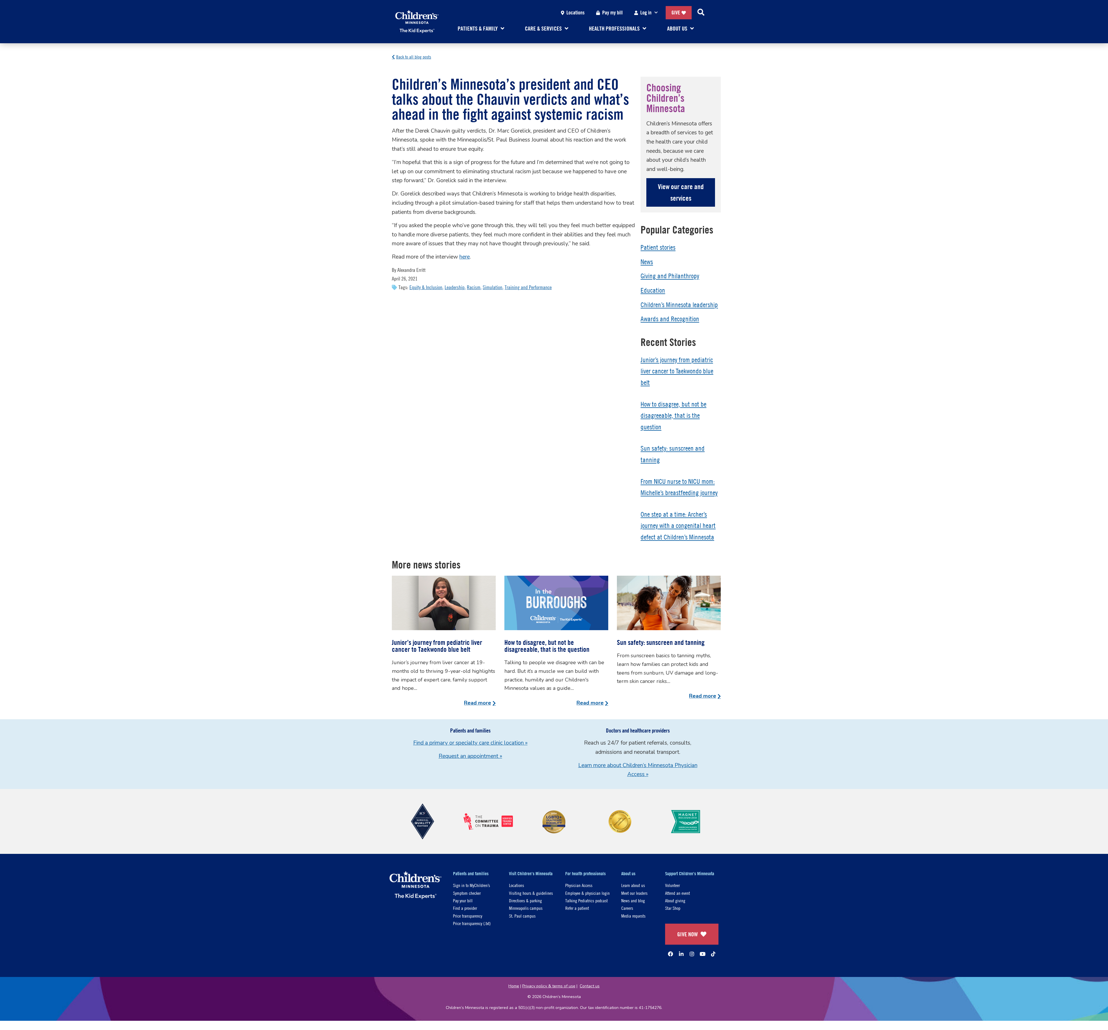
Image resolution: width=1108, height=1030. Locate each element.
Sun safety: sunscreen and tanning (661, 642)
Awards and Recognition (670, 319)
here (464, 257)
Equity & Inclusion (425, 287)
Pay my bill (612, 12)
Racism (473, 287)
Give (675, 12)
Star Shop (672, 908)
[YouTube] (702, 953)
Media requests (633, 915)
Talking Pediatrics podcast (586, 900)
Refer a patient (577, 908)
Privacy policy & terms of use (548, 986)
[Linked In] (681, 953)
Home (513, 986)
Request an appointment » (470, 756)
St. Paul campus (522, 915)
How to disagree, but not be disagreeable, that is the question (673, 415)
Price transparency (467, 915)
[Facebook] (670, 953)
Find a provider (465, 908)
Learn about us (633, 885)
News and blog (633, 900)
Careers (627, 908)
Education (653, 290)
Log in (646, 12)
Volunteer (672, 885)
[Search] (700, 12)
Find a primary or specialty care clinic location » (470, 743)
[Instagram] (692, 953)
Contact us (590, 986)
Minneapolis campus (525, 908)
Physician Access (578, 885)
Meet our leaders (634, 893)
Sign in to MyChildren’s (471, 885)
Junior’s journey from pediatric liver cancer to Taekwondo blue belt (677, 371)
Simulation (492, 287)
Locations (575, 12)
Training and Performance (528, 287)
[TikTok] (713, 953)
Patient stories (658, 247)
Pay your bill (463, 900)
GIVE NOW (687, 934)
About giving (675, 900)
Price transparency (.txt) (472, 923)
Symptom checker (467, 893)
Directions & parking (525, 900)
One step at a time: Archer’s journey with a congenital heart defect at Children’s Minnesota (678, 525)
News (647, 262)
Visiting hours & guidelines (531, 893)
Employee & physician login (587, 893)
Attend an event (677, 893)
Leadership (455, 287)
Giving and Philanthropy (670, 276)
